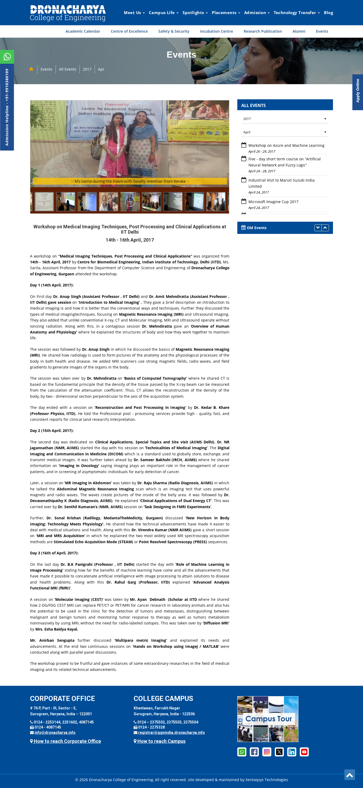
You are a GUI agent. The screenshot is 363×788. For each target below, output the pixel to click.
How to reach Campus (160, 741)
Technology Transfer (295, 12)
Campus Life (162, 12)
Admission (255, 12)
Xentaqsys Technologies (267, 779)
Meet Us (133, 12)
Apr (101, 69)
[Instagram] (267, 752)
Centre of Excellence (129, 31)
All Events (67, 69)
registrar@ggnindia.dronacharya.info (171, 732)
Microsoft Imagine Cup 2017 (272, 188)
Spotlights (194, 12)
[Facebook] (242, 752)
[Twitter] (279, 752)
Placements (225, 12)
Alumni (299, 31)
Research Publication (263, 31)
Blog (328, 12)
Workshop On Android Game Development (285, 203)
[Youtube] (304, 752)
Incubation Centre (216, 31)
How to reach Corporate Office (67, 741)
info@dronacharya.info (55, 732)
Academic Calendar (83, 31)
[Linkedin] (292, 752)
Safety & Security (173, 31)
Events (322, 31)
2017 (87, 69)
